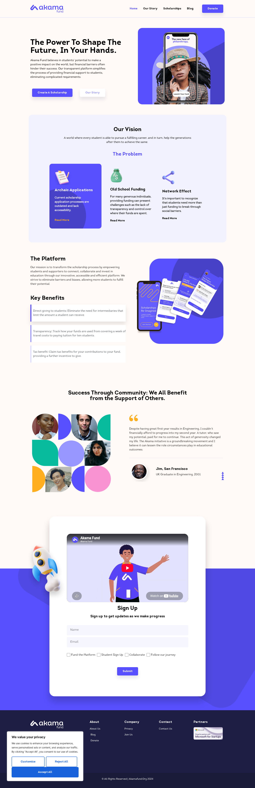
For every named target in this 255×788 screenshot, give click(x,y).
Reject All (61, 761)
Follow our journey (163, 654)
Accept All (45, 772)
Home (133, 8)
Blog (190, 8)
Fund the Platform (83, 654)
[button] (75, 220)
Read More (62, 220)
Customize (28, 761)
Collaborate (137, 654)
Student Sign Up (112, 654)
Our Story (150, 8)
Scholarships (172, 8)
